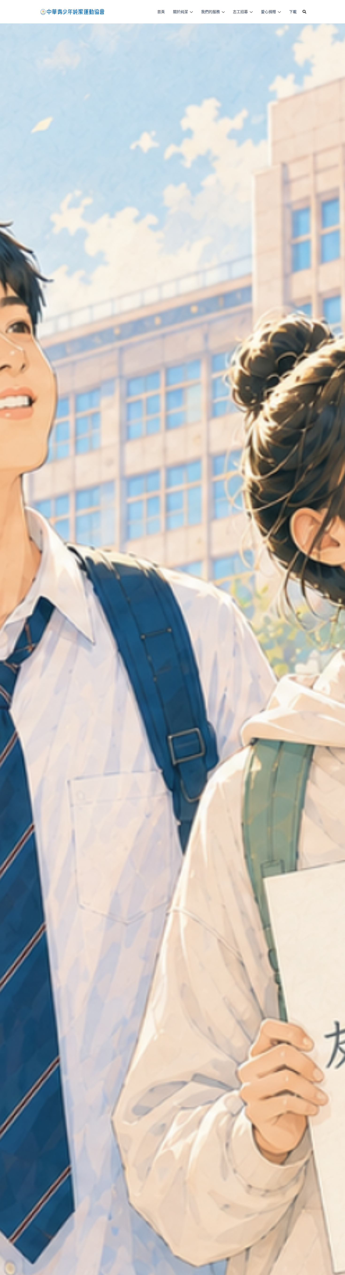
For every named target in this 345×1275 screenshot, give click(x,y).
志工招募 (240, 11)
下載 (293, 11)
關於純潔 (180, 11)
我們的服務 (210, 11)
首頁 (161, 11)
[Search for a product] (304, 12)
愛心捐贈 (268, 11)
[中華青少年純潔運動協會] (72, 11)
